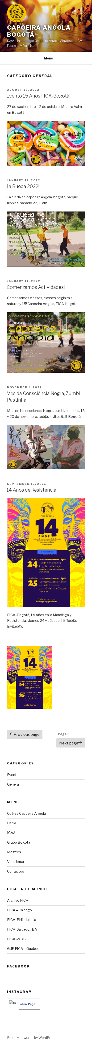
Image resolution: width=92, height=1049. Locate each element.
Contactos (15, 871)
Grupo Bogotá (18, 842)
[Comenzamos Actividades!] (46, 342)
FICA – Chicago (19, 910)
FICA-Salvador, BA (22, 929)
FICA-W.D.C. (16, 939)
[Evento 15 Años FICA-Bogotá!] (46, 143)
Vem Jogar (15, 862)
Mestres (14, 852)
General (13, 784)
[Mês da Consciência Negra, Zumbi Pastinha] (46, 447)
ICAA (11, 833)
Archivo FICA (17, 900)
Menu (48, 58)
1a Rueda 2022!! (24, 186)
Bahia (11, 823)
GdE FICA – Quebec (23, 949)
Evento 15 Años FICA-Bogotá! (39, 96)
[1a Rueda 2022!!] (46, 239)
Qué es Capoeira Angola (26, 813)
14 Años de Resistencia (31, 490)
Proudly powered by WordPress (31, 1038)
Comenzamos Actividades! (36, 287)
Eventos (14, 775)
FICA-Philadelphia (21, 920)
